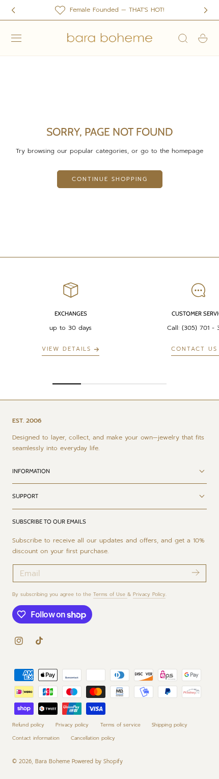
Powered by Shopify (97, 761)
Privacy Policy (149, 594)
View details (66, 349)
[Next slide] (206, 10)
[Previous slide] (13, 10)
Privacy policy (72, 725)
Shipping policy (169, 725)
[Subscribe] (195, 572)
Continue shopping (110, 179)
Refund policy (28, 725)
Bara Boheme (52, 761)
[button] (16, 38)
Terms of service (120, 725)
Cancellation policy (93, 738)
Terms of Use (110, 594)
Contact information (36, 738)
